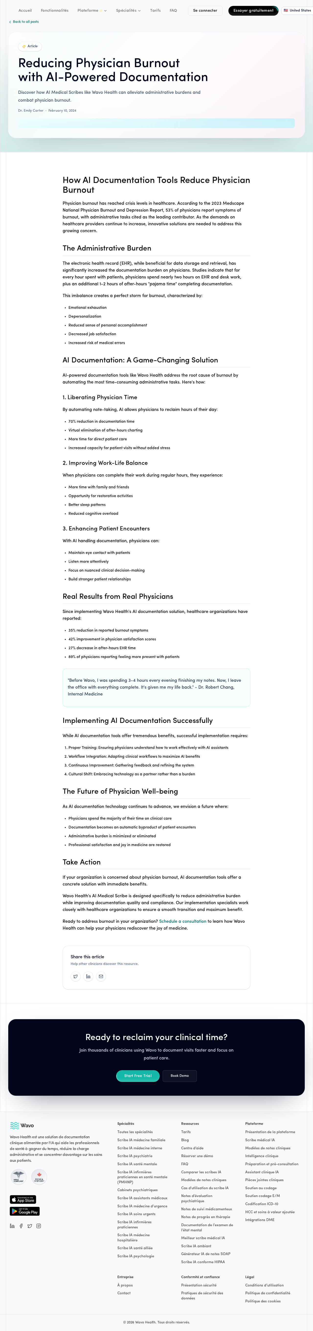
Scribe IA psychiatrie (134, 1156)
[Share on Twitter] (75, 976)
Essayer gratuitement (253, 11)
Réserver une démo (197, 1156)
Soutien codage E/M (262, 1196)
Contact (124, 1293)
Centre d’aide (192, 1148)
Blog (185, 1140)
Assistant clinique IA (262, 1172)
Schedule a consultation (182, 922)
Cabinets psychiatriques (137, 1190)
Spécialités (126, 11)
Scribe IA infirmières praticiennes (134, 1225)
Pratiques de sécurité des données (202, 1296)
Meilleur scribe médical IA (203, 1238)
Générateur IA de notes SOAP (205, 1254)
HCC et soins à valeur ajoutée (270, 1212)
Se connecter (205, 11)
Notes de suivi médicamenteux (206, 1209)
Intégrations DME (260, 1220)
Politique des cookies (263, 1301)
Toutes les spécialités (135, 1132)
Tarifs (155, 11)
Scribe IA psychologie (135, 1256)
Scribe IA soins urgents (136, 1214)
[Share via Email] (101, 976)
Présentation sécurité (198, 1285)
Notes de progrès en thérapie (205, 1217)
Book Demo (180, 1076)
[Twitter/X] (29, 1225)
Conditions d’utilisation (264, 1285)
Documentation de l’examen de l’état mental (207, 1227)
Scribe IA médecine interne (139, 1148)
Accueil (25, 11)
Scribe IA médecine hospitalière (133, 1238)
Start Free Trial (138, 1076)
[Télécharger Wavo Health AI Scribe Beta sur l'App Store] (25, 1199)
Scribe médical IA (260, 1140)
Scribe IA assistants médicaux (142, 1198)
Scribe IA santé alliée (135, 1248)
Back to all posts (26, 22)
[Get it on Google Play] (25, 1211)
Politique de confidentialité (267, 1293)
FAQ (173, 11)
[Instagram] (38, 1225)
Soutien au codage (261, 1188)
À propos (125, 1285)
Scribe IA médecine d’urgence (142, 1206)
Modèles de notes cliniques (203, 1180)
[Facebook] (21, 1225)
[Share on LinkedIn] (88, 976)
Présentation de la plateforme (270, 1132)
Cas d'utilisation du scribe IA (205, 1188)
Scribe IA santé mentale (137, 1164)
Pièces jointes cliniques (264, 1180)
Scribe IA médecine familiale (141, 1140)
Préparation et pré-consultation (271, 1164)
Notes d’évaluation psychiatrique (196, 1198)
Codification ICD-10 (261, 1204)
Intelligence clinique (261, 1156)
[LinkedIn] (12, 1225)
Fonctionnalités (55, 11)
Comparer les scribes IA (201, 1172)
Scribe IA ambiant (196, 1246)
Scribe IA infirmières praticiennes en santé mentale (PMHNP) (142, 1177)
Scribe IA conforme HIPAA (203, 1262)
